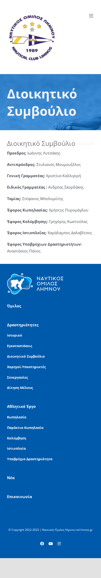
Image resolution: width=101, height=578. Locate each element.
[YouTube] (51, 544)
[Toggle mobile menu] (91, 15)
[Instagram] (59, 544)
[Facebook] (42, 544)
